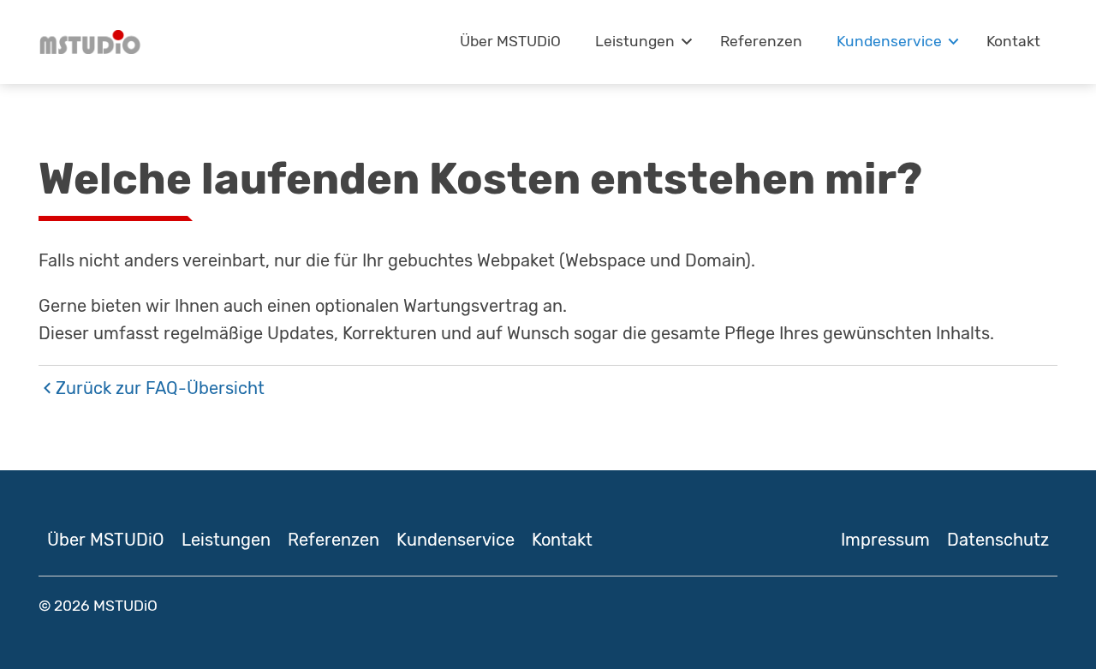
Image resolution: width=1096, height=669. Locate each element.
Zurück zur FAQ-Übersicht (160, 388)
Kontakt (1013, 41)
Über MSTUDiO (510, 41)
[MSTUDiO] (90, 42)
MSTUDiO (125, 605)
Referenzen (761, 41)
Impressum (885, 539)
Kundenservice (889, 41)
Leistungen (635, 41)
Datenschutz (998, 539)
